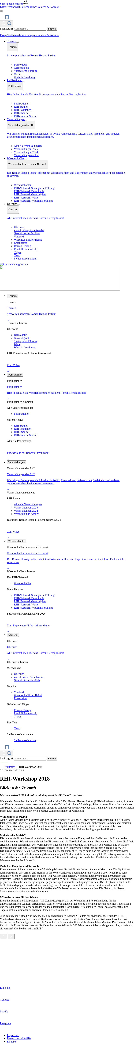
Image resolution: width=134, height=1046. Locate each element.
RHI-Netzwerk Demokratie (29, 191)
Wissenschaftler (15, 158)
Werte (17, 74)
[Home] (60, 289)
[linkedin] (1, 32)
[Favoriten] (4, 18)
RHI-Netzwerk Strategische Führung (34, 188)
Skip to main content (11, 3)
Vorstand (19, 236)
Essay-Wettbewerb (10, 6)
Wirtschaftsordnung (24, 77)
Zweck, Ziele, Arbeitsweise (29, 230)
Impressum (13, 1035)
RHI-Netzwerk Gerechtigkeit (30, 194)
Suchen (52, 28)
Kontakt (11, 1041)
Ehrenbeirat (20, 242)
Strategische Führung (25, 70)
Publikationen (14, 80)
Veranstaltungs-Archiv (26, 155)
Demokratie (20, 64)
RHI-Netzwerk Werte (26, 197)
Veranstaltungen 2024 (26, 152)
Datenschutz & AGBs (19, 1038)
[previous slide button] (3, 936)
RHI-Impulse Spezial (25, 116)
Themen (11, 41)
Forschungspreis (30, 6)
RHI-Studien (21, 106)
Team (17, 255)
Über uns (19, 227)
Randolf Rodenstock (25, 249)
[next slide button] (11, 936)
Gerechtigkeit (21, 67)
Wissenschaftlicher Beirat (28, 239)
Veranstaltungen (16, 119)
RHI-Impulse (21, 112)
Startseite (9, 766)
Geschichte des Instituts (27, 233)
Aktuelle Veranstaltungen (28, 145)
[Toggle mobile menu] (1, 11)
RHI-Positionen (22, 109)
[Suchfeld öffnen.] (6, 23)
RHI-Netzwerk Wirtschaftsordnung (33, 200)
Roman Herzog (22, 245)
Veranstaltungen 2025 (26, 148)
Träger (17, 252)
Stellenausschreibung (25, 258)
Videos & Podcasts (49, 6)
